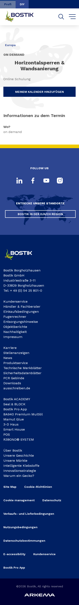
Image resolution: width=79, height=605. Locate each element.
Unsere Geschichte (18, 455)
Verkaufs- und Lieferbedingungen (28, 513)
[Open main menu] (72, 17)
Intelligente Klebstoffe (21, 466)
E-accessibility (14, 554)
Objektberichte (15, 327)
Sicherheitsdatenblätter (22, 373)
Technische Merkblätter (22, 368)
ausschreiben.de (16, 388)
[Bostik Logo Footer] (21, 261)
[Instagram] (59, 181)
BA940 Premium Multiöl (23, 414)
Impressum (12, 337)
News (7, 358)
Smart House (14, 429)
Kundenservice (15, 301)
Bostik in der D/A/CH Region (40, 214)
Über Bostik (12, 450)
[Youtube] (46, 181)
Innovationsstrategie (19, 471)
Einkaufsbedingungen (21, 312)
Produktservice (15, 363)
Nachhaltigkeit (15, 332)
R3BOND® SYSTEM (18, 439)
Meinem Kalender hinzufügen (39, 91)
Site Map (9, 486)
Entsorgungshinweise (20, 322)
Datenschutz (51, 500)
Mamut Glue (13, 419)
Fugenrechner (14, 317)
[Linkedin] (19, 181)
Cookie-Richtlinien (38, 486)
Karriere (10, 348)
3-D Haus (11, 424)
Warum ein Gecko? (18, 476)
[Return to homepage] (22, 16)
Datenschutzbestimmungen (24, 540)
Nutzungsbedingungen (20, 527)
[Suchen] (61, 17)
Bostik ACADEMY (16, 399)
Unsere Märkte (15, 461)
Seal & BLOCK (14, 404)
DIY (22, 4)
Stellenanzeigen (16, 353)
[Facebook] (32, 181)
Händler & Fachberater (21, 306)
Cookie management (19, 500)
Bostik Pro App (15, 409)
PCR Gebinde (13, 378)
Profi (7, 4)
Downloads (12, 383)
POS (6, 434)
